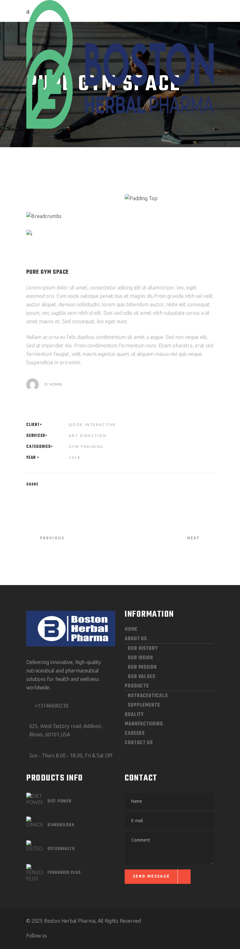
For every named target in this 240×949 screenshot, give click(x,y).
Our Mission (142, 667)
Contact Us (139, 743)
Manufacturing (144, 724)
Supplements (144, 705)
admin (56, 384)
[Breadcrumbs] (70, 216)
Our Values (141, 677)
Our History (143, 649)
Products (137, 686)
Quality (134, 715)
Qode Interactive (92, 425)
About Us (136, 639)
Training (92, 446)
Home (131, 629)
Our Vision (140, 658)
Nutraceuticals (148, 696)
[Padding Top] (169, 198)
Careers (135, 733)
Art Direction (88, 435)
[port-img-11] (70, 234)
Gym (74, 446)
